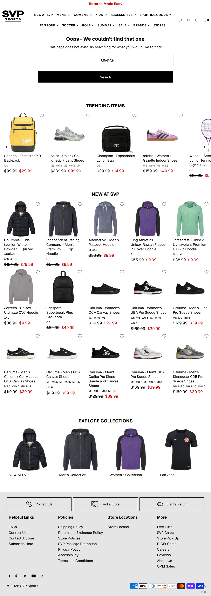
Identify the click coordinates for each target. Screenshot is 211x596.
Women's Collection (126, 475)
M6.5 (72, 165)
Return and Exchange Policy (80, 532)
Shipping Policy (70, 527)
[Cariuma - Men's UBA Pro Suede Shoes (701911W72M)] (148, 351)
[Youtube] (34, 576)
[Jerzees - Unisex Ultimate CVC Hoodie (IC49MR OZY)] (21, 286)
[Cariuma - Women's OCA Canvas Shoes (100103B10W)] (106, 286)
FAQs (13, 527)
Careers (163, 549)
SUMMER (104, 25)
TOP (204, 591)
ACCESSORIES (121, 15)
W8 (103, 317)
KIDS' (99, 15)
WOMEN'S (80, 15)
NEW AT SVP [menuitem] (43, 15)
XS (11, 259)
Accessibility (68, 555)
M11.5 (187, 317)
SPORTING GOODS (153, 15)
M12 (28, 386)
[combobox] (106, 60)
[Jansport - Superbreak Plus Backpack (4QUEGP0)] (63, 286)
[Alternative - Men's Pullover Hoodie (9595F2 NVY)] (106, 219)
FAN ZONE (47, 25)
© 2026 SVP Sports (22, 586)
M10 (104, 391)
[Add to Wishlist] (42, 115)
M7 (78, 165)
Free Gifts (164, 527)
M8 (175, 317)
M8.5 (7, 386)
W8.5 (134, 323)
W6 (158, 165)
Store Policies (69, 538)
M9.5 (68, 382)
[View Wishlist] (196, 20)
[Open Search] (188, 20)
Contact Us (18, 532)
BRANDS (140, 25)
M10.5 (15, 386)
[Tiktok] (42, 576)
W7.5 (97, 317)
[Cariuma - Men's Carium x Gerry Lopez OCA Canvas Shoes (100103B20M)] (21, 351)
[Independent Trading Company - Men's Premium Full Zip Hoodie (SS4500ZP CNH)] (63, 219)
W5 (145, 165)
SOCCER (68, 25)
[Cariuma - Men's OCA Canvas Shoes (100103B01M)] (63, 351)
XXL (94, 250)
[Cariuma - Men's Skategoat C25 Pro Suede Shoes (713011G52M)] (190, 351)
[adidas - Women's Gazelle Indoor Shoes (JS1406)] (162, 132)
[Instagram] (16, 576)
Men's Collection (72, 475)
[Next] (204, 147)
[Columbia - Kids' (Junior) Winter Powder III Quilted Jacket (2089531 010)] (21, 219)
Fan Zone (167, 475)
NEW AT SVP (105, 194)
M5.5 (59, 165)
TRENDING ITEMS (105, 106)
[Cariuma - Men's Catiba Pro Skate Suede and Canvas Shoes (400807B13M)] (106, 351)
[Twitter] (25, 576)
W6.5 (165, 165)
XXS (6, 259)
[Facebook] (9, 576)
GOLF (86, 25)
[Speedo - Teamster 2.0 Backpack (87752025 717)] (23, 132)
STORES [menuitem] (159, 25)
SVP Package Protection (77, 544)
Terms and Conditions (75, 560)
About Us (164, 560)
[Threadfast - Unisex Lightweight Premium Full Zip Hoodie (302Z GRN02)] (190, 219)
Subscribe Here (21, 544)
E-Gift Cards (166, 544)
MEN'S (61, 15)
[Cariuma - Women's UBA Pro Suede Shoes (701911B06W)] (148, 286)
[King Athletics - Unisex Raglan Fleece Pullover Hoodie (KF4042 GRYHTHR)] (148, 219)
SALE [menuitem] (122, 25)
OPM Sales (166, 566)
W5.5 (152, 165)
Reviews (164, 555)
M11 (23, 386)
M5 (52, 165)
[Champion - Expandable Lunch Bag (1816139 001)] (116, 132)
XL (181, 254)
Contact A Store (21, 538)
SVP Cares (165, 532)
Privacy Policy (69, 549)
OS (6, 165)
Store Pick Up (168, 538)
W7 (91, 317)
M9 (180, 317)
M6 (65, 165)
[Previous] (6, 147)
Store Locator (118, 527)
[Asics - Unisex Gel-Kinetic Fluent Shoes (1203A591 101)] (69, 132)
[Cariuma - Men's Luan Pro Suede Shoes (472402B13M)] (190, 286)
